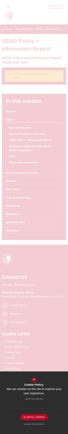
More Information (34, 399)
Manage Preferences (34, 424)
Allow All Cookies (34, 417)
